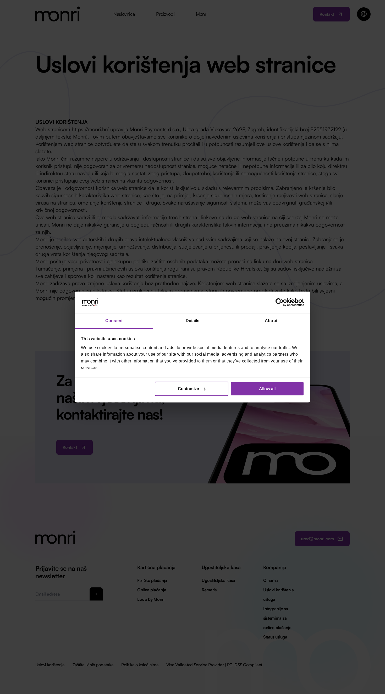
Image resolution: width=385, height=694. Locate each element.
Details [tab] (193, 320)
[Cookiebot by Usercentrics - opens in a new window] (281, 302)
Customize (188, 388)
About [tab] (271, 320)
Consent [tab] (114, 320)
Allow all (267, 388)
